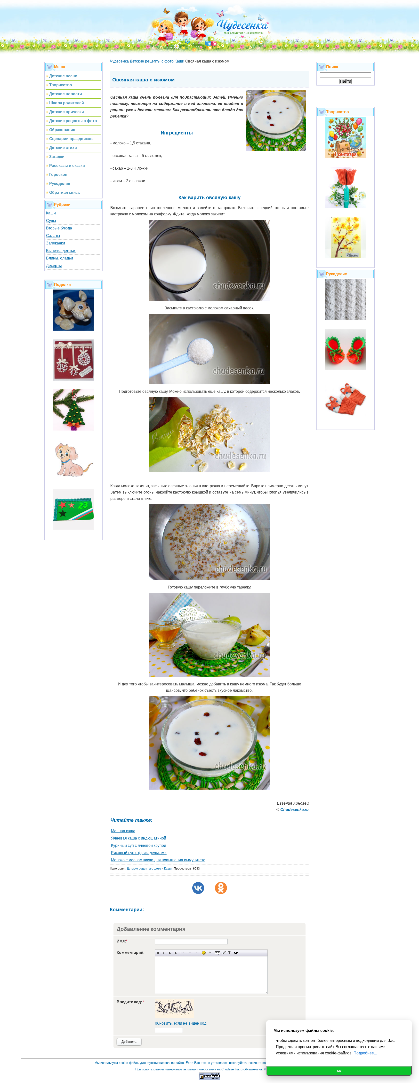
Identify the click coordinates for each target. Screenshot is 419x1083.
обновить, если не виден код (180, 1023)
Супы (51, 221)
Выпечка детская (61, 251)
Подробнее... (365, 1053)
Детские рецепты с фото (144, 868)
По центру (190, 953)
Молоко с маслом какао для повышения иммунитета (158, 860)
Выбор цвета (210, 953)
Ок (339, 1071)
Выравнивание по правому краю (196, 953)
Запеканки (55, 243)
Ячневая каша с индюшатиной (138, 838)
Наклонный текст (164, 953)
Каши (51, 213)
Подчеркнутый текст (170, 953)
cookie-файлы (129, 1063)
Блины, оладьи (59, 258)
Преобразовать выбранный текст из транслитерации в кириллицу (230, 953)
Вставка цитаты (223, 953)
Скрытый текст (217, 953)
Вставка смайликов (204, 953)
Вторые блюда (59, 228)
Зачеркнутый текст (176, 953)
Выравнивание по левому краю (184, 953)
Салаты (53, 236)
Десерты (54, 266)
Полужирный (158, 953)
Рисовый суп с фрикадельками (139, 853)
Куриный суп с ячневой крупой (138, 845)
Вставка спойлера (236, 953)
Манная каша (123, 831)
